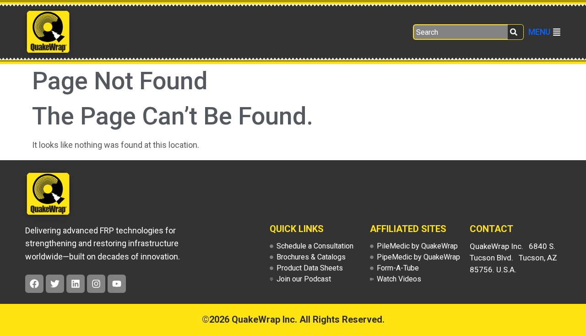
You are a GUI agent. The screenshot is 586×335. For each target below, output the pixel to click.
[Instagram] (96, 284)
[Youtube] (117, 284)
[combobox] (460, 32)
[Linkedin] (75, 284)
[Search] (516, 32)
